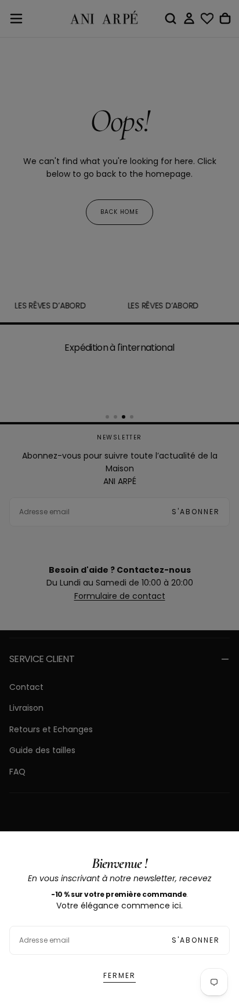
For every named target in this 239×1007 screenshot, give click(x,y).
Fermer (119, 975)
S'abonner (196, 940)
